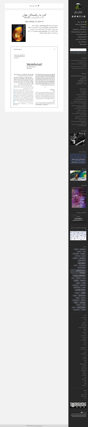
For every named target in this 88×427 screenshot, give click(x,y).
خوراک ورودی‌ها (83, 394)
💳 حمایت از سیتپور (81, 22)
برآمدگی (75, 258)
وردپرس (85, 398)
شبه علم (85, 352)
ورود (85, 393)
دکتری (76, 265)
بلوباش (39, 21)
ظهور (84, 278)
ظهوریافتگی (78, 278)
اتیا (42, 21)
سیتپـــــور (78, 12)
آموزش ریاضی (84, 317)
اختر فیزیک (84, 322)
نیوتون (75, 295)
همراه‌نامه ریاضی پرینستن (40, 31)
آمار (84, 251)
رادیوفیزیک (84, 339)
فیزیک (78, 283)
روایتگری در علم (81, 267)
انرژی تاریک (77, 255)
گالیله (74, 307)
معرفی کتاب (84, 373)
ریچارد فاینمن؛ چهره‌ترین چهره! (81, 112)
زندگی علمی (84, 344)
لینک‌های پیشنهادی (82, 37)
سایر (85, 345)
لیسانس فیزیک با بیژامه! (82, 96)
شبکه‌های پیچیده (79, 275)
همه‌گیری (83, 298)
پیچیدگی (82, 302)
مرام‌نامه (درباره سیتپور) (81, 39)
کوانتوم (78, 305)
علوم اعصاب (84, 357)
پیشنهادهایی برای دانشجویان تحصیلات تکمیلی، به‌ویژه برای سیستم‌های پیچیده (78, 106)
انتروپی (83, 256)
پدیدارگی (83, 300)
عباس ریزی (84, 83)
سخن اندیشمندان (83, 347)
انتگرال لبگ (82, 78)
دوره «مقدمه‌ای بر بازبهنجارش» (79, 29)
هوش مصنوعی (84, 378)
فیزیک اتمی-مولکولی (83, 364)
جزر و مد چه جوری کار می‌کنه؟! (81, 98)
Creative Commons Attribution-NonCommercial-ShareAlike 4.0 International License (78, 415)
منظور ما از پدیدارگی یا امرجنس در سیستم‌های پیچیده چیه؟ (78, 64)
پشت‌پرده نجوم (83, 44)
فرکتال (83, 283)
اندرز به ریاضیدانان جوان (34, 15)
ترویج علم (82, 263)
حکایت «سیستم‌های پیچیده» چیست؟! (80, 99)
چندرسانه (84, 380)
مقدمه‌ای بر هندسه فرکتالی (82, 110)
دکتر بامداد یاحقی (44, 25)
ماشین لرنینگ (75, 285)
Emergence (82, 249)
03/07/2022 (27, 18)
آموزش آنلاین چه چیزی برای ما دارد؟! (80, 108)
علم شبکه (83, 280)
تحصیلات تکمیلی (82, 260)
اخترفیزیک (83, 253)
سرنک (27, 21)
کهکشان (83, 304)
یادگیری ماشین (76, 309)
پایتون (77, 298)
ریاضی (85, 342)
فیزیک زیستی (84, 367)
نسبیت (77, 293)
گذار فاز (83, 309)
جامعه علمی (84, 332)
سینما (85, 350)
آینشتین (79, 251)
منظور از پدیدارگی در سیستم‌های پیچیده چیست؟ (78, 60)
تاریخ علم (84, 329)
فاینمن (76, 280)
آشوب (76, 249)
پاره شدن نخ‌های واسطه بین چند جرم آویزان (79, 68)
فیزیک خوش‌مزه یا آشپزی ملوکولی (80, 116)
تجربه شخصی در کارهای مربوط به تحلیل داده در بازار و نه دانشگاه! (78, 122)
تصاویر (85, 330)
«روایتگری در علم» (83, 91)
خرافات (85, 334)
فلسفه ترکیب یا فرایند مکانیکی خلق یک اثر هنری (78, 66)
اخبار (85, 320)
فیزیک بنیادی (84, 365)
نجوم (83, 292)
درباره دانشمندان (83, 335)
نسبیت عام (82, 295)
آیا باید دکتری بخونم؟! (82, 119)
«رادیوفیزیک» (83, 27)
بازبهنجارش (82, 258)
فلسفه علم (84, 359)
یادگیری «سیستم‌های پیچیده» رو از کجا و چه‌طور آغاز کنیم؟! (78, 103)
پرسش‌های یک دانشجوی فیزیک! (81, 94)
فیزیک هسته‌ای (83, 369)
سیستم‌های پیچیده (80, 271)
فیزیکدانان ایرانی (83, 370)
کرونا (76, 302)
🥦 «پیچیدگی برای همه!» (80, 24)
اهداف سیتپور (84, 325)
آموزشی (85, 319)
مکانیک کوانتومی (80, 290)
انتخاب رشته (75, 253)
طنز (85, 355)
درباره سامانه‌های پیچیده (82, 62)
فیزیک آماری (83, 285)
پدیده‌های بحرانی (76, 300)
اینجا (49, 33)
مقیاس (84, 287)
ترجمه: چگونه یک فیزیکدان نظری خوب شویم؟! (78, 76)
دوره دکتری (84, 337)
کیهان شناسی (81, 307)
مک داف (31, 21)
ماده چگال (84, 372)
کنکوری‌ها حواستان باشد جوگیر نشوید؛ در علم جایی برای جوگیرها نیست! (79, 125)
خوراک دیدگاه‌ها (83, 396)
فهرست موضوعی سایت (81, 34)
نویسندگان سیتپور (82, 42)
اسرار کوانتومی (84, 324)
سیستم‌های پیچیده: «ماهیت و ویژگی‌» (80, 101)
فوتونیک (85, 360)
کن (36, 21)
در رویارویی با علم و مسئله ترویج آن (80, 118)
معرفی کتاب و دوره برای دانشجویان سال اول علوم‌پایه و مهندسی (79, 114)
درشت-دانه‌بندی (82, 265)
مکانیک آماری (77, 287)
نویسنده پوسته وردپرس (38, 425)
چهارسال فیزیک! (80, 80)
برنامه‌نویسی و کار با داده (82, 327)
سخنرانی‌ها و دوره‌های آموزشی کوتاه (78, 32)
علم (72, 278)
